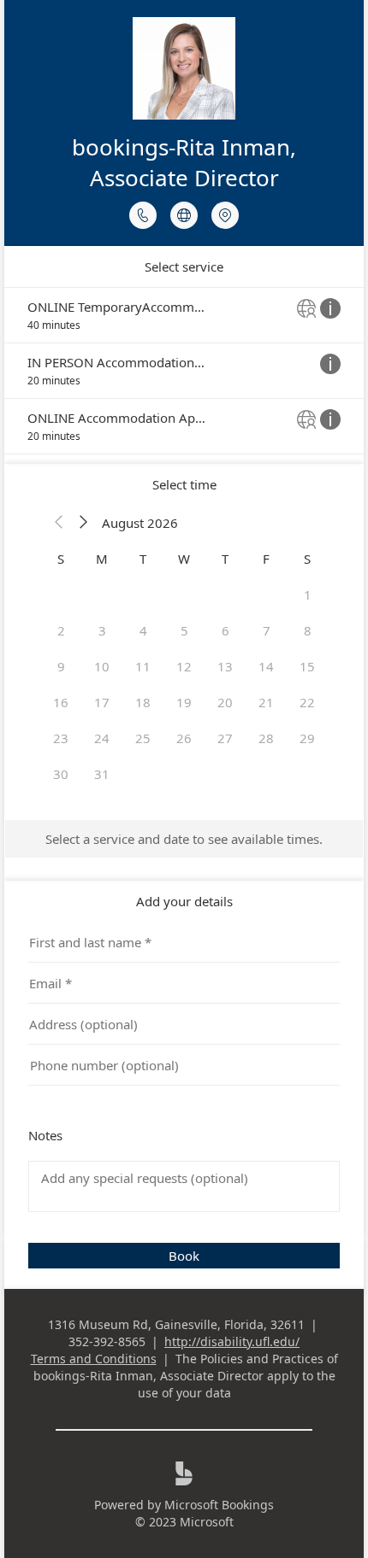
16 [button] (60, 702)
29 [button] (307, 738)
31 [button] (102, 773)
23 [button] (60, 738)
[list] (184, 370)
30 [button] (60, 773)
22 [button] (307, 702)
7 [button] (266, 630)
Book (184, 1255)
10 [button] (102, 666)
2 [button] (61, 630)
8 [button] (308, 630)
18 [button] (143, 702)
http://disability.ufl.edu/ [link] (232, 1341)
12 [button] (184, 666)
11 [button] (143, 666)
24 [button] (102, 738)
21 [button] (266, 702)
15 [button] (307, 666)
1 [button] (308, 594)
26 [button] (184, 738)
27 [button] (225, 738)
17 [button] (102, 702)
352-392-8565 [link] (106, 1341)
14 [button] (266, 666)
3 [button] (102, 630)
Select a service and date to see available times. (184, 838)
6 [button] (225, 630)
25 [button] (143, 738)
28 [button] (266, 738)
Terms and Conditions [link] (94, 1358)
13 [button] (225, 666)
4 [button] (143, 630)
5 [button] (184, 630)
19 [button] (184, 702)
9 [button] (61, 666)
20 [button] (225, 702)
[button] (59, 523)
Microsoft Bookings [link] (219, 1504)
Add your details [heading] (184, 901)
